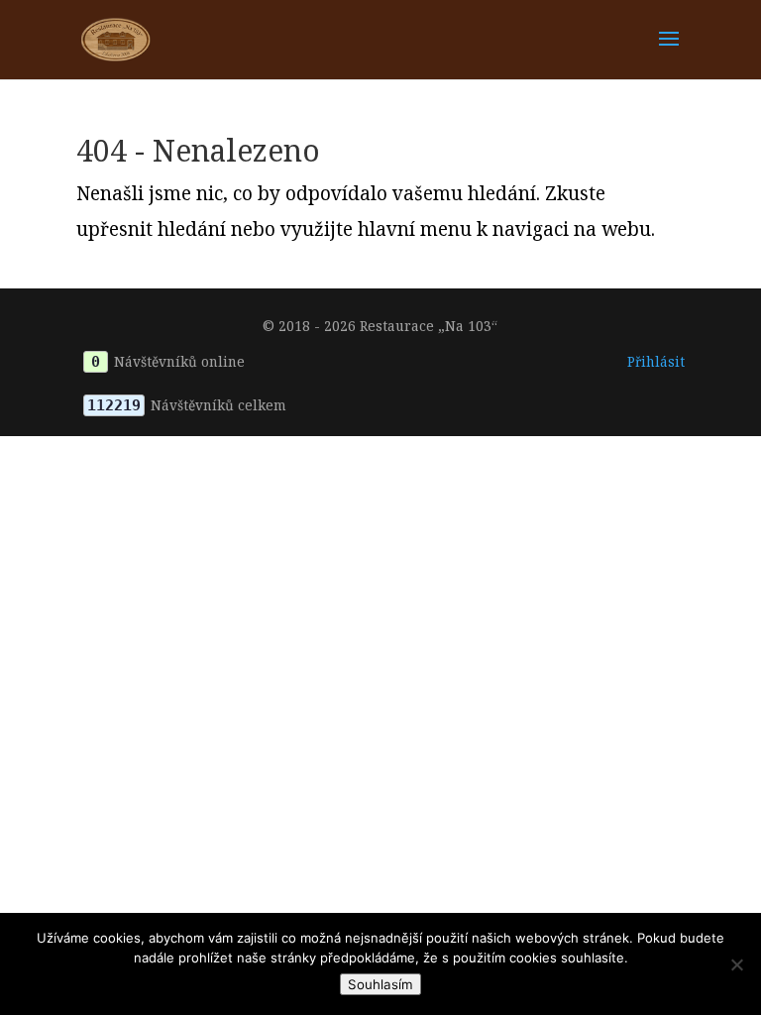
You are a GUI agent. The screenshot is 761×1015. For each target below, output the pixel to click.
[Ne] (736, 964)
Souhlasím (380, 984)
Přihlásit (656, 361)
